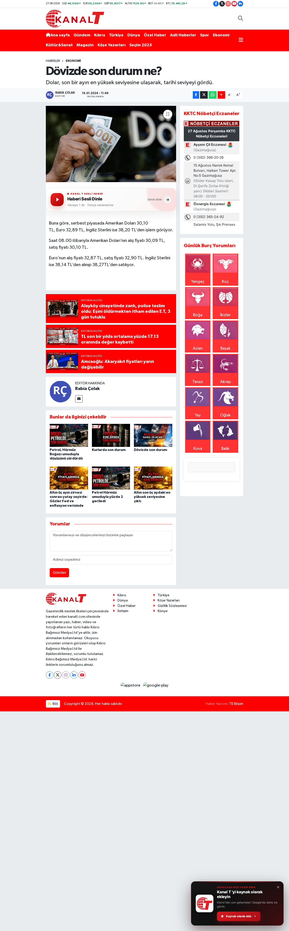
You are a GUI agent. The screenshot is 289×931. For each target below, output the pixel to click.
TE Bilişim (236, 704)
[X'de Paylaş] (204, 95)
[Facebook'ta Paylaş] (196, 95)
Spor (204, 35)
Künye (163, 611)
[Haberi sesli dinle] (57, 199)
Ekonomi (221, 35)
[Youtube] (82, 675)
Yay (198, 415)
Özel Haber (155, 35)
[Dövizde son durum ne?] (111, 144)
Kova (197, 449)
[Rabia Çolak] (60, 391)
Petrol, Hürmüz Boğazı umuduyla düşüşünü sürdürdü (66, 454)
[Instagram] (66, 675)
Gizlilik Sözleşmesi (172, 606)
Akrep (225, 382)
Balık (225, 449)
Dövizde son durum (150, 450)
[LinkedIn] (74, 675)
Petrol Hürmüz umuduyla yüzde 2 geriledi (107, 497)
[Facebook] (49, 675)
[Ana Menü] (241, 40)
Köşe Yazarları (112, 45)
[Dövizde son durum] (153, 435)
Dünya (133, 35)
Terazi (197, 382)
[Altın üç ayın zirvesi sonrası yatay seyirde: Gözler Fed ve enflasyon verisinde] (69, 478)
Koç (225, 282)
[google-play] (156, 685)
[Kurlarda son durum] (111, 435)
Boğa (197, 315)
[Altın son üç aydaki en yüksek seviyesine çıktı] (153, 478)
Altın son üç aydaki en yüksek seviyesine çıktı (152, 497)
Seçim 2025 (140, 45)
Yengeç (197, 282)
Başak (225, 348)
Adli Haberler (183, 35)
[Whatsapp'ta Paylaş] (213, 95)
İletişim (122, 611)
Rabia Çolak (87, 388)
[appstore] (131, 685)
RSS (55, 704)
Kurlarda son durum (109, 450)
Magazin (85, 45)
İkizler (225, 315)
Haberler (53, 61)
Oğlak (225, 415)
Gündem (82, 35)
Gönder (59, 573)
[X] (57, 675)
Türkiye (116, 35)
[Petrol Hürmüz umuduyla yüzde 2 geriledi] (111, 478)
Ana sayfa (60, 35)
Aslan (198, 348)
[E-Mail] (79, 399)
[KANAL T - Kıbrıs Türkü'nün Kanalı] (75, 18)
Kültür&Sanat (59, 45)
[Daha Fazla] (221, 95)
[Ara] (240, 19)
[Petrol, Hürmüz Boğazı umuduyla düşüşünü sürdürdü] (69, 435)
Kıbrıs (99, 35)
